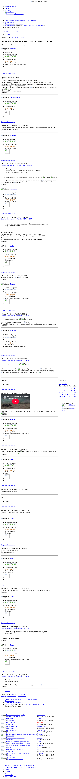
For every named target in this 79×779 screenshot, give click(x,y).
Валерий (13, 135)
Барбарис (40, 745)
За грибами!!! (10, 757)
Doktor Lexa (41, 715)
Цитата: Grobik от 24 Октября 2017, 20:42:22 (15, 676)
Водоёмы (10, 739)
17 (59, 394)
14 (69, 392)
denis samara (14, 189)
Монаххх (41, 25)
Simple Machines (29, 765)
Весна (9, 747)
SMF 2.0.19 (9, 765)
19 (65, 394)
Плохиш (39, 734)
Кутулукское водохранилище (15, 738)
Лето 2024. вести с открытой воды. (17, 753)
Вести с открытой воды (14, 716)
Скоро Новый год (12, 726)
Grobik (12, 246)
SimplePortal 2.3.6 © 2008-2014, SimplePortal (20, 767)
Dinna (39, 718)
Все (18, 37)
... (14, 37)
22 (72, 394)
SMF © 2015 (18, 765)
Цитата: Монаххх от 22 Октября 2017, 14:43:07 (16, 165)
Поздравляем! (10, 722)
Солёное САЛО (11, 730)
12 (65, 392)
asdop (11, 558)
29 (72, 396)
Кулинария (9, 718)
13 (67, 392)
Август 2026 (63, 384)
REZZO (39, 738)
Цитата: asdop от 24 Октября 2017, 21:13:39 (15, 628)
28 (69, 396)
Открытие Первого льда (8, 73)
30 (75, 396)
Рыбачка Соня (41, 726)
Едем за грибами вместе (15, 759)
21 (69, 394)
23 (75, 394)
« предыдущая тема (7, 31)
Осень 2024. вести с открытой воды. (18, 745)
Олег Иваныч (32, 25)
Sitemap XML (9, 775)
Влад (25, 25)
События (10, 724)
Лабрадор (13, 284)
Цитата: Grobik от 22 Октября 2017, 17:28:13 (15, 316)
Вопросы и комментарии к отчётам (17, 742)
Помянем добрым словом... (15, 749)
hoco (11, 459)
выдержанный (15, 97)
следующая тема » (20, 31)
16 (15, 37)
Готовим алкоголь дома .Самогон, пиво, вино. (21, 734)
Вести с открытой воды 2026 (15, 715)
